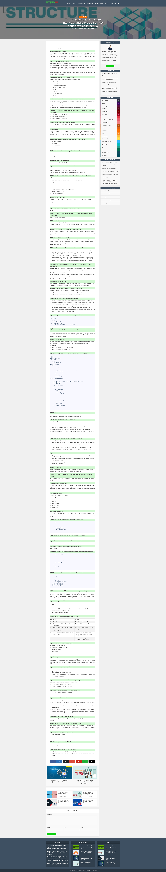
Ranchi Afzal (105, 168)
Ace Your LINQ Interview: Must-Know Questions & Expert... (111, 858)
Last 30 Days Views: (106, 203)
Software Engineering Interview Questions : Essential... (88, 801)
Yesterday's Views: (106, 196)
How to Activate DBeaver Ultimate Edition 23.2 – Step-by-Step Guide (110, 164)
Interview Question (83, 16)
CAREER (113, 3)
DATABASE (89, 3)
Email (65, 827)
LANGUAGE (81, 3)
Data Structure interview (69, 48)
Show (66, 45)
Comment (49, 814)
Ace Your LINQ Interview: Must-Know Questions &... (63, 800)
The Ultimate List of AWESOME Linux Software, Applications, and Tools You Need (110, 182)
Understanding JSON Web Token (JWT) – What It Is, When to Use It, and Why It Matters (111, 170)
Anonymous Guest (82, 28)
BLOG (74, 3)
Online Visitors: (105, 190)
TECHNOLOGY (98, 3)
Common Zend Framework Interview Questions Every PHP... (86, 847)
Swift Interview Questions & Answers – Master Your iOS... (86, 853)
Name (49, 827)
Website (82, 827)
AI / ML (106, 3)
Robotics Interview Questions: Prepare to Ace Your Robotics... (86, 858)
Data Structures (53, 63)
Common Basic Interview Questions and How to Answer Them (88, 794)
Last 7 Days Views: (106, 200)
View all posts (110, 65)
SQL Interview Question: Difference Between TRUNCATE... (63, 794)
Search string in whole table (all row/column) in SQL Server (110, 176)
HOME (68, 3)
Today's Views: (105, 193)
